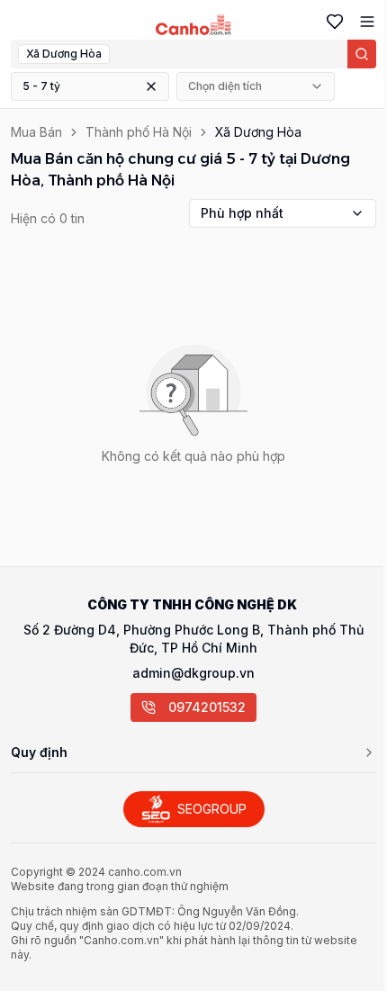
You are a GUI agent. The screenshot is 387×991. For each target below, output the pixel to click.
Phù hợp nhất (242, 213)
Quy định (39, 752)
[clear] (151, 86)
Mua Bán (36, 132)
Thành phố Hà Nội (139, 132)
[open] (363, 21)
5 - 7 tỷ (41, 86)
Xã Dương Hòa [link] (258, 132)
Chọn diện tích (225, 86)
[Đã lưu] (331, 21)
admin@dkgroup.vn (193, 672)
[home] (194, 25)
